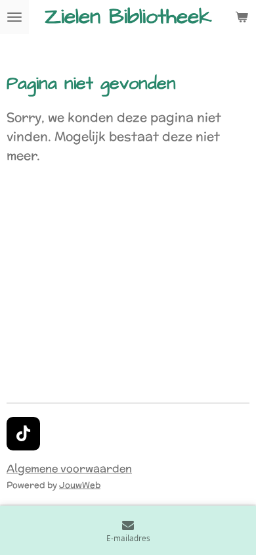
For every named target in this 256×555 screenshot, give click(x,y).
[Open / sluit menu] (14, 17)
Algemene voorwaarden (69, 468)
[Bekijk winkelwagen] (241, 17)
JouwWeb (79, 485)
